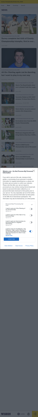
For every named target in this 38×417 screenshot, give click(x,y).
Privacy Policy (29, 245)
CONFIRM (11, 239)
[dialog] (19, 208)
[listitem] (19, 204)
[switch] (30, 209)
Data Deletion (9, 245)
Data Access (19, 245)
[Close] (34, 171)
